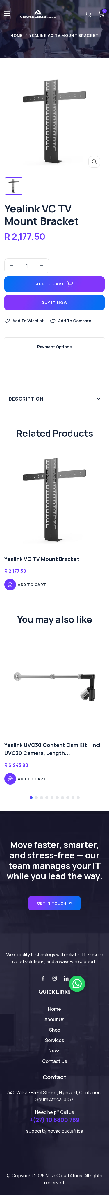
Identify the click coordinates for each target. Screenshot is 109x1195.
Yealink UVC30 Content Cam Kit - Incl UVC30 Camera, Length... (52, 748)
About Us (54, 1019)
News (55, 1050)
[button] (31, 797)
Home (16, 35)
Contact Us (54, 1061)
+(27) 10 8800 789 (54, 1120)
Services (54, 1040)
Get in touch (52, 903)
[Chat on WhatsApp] (77, 984)
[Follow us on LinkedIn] (66, 978)
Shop (54, 1030)
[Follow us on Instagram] (54, 978)
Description (26, 399)
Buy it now (55, 302)
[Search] (88, 13)
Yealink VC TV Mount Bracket (41, 558)
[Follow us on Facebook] (43, 978)
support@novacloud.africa (54, 1131)
